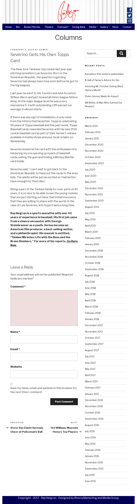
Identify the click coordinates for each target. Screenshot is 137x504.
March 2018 (91, 306)
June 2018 (90, 287)
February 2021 (92, 132)
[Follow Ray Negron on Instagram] (129, 21)
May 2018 (90, 294)
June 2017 (90, 362)
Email (15, 349)
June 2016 (90, 437)
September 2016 (94, 418)
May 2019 (90, 219)
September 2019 (94, 200)
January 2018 (92, 319)
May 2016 (90, 443)
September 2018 (94, 269)
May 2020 (90, 181)
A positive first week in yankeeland (104, 73)
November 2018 (94, 256)
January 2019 (92, 244)
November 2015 (94, 462)
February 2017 (92, 387)
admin (43, 49)
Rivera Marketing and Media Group (96, 498)
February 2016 (93, 449)
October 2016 (92, 412)
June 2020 (90, 175)
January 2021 (92, 138)
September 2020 (94, 163)
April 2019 (90, 225)
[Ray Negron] (68, 11)
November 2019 (94, 194)
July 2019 (90, 213)
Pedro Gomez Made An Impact (102, 96)
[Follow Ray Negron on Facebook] (130, 10)
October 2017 (92, 337)
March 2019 (91, 231)
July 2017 (90, 356)
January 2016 (92, 456)
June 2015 (90, 481)
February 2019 (93, 238)
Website (16, 366)
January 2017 (92, 393)
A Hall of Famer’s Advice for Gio (102, 80)
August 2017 (92, 350)
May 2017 (90, 369)
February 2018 (93, 313)
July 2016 (90, 431)
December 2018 (94, 250)
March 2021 (91, 125)
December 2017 (94, 325)
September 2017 (94, 343)
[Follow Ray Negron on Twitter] (129, 15)
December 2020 (94, 144)
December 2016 (94, 400)
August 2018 (92, 275)
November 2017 (94, 331)
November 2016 (94, 406)
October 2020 (93, 157)
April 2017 (90, 375)
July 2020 (90, 169)
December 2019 (94, 188)
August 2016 (92, 425)
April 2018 (90, 300)
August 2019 (92, 207)
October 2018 (92, 263)
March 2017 (91, 381)
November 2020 (94, 150)
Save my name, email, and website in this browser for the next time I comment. (43, 390)
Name (15, 332)
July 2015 (90, 475)
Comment (18, 286)
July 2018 (90, 281)
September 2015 (94, 468)
